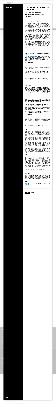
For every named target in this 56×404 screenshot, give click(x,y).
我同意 (27, 192)
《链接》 (26, 54)
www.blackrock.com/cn (33, 56)
